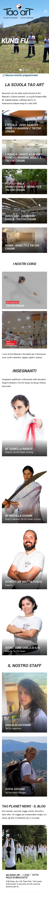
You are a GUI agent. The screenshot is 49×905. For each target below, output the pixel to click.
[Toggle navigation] (45, 11)
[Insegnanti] (24, 558)
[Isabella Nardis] (24, 424)
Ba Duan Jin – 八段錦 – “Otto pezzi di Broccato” (22, 876)
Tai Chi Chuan (15, 305)
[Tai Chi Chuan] (24, 290)
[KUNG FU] (24, 330)
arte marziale (12, 302)
